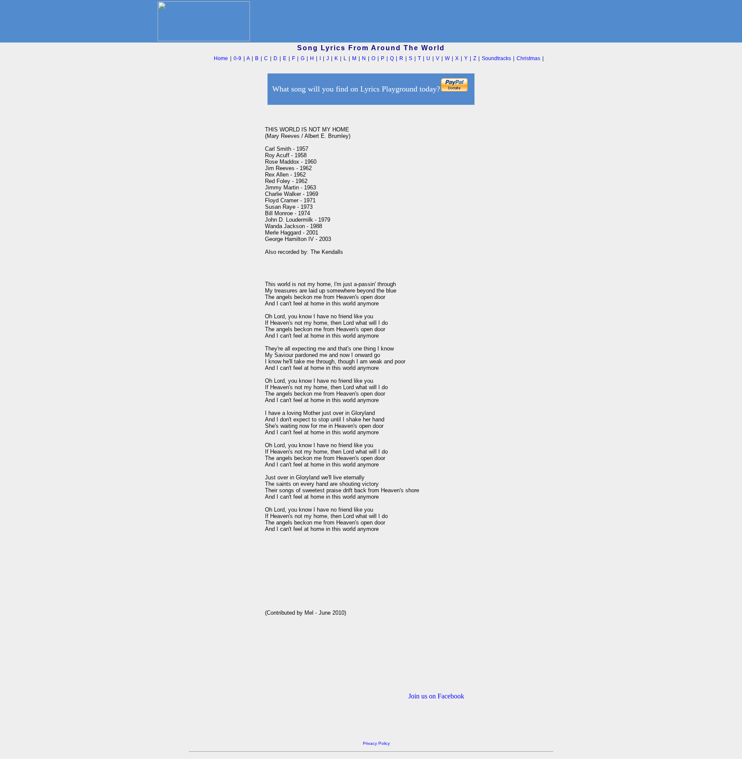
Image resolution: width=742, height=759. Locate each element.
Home (221, 58)
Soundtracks (496, 58)
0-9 (237, 58)
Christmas (528, 58)
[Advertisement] (224, 236)
